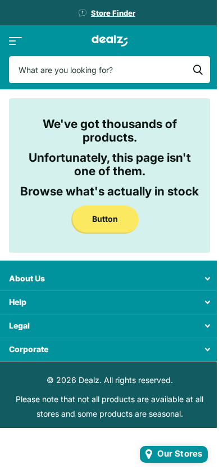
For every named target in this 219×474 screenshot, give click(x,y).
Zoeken (197, 69)
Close (109, 278)
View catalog (15, 40)
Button (105, 219)
